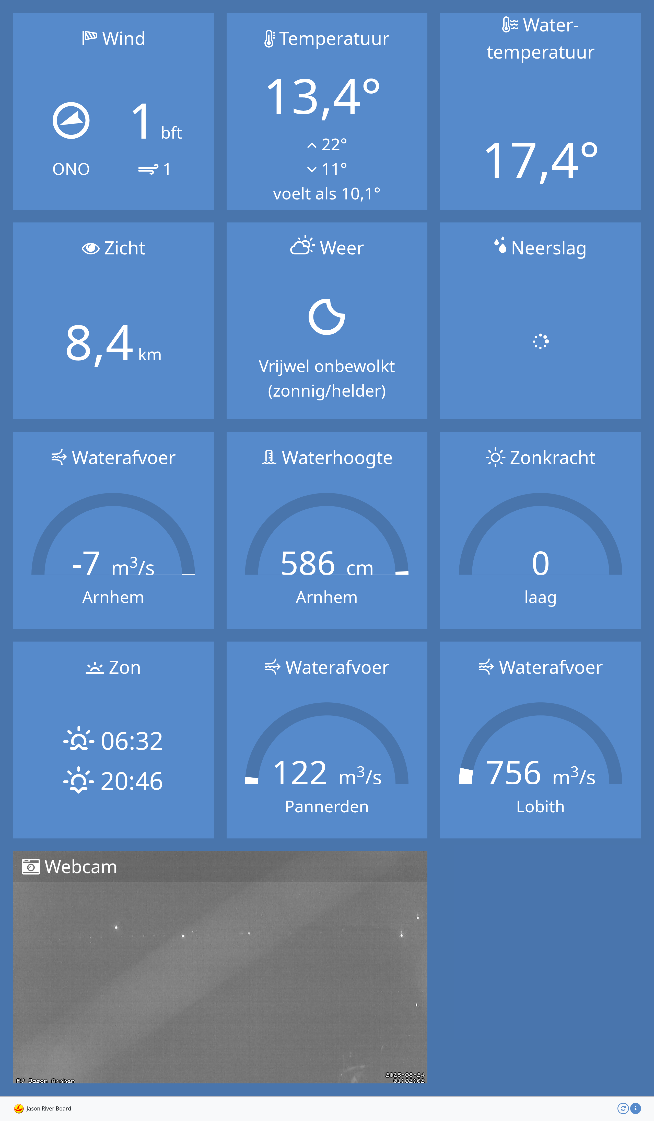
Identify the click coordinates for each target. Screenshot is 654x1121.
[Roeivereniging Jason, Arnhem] (19, 1109)
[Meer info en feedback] (635, 1108)
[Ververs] (623, 1108)
